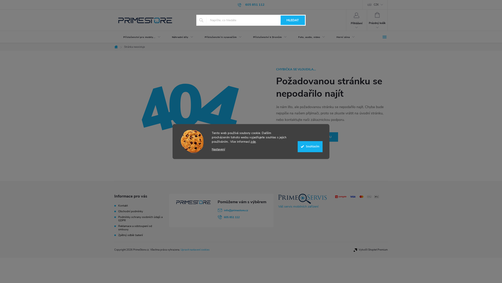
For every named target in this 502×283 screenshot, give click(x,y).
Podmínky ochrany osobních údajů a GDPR (140, 218)
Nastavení (218, 149)
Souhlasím (312, 146)
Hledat (292, 20)
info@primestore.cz (236, 210)
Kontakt (123, 206)
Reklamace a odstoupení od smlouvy (135, 227)
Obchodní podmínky (130, 211)
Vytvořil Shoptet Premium (373, 250)
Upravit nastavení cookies (195, 250)
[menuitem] (138, 37)
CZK (376, 4)
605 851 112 (232, 217)
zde (253, 142)
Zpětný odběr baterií (130, 235)
